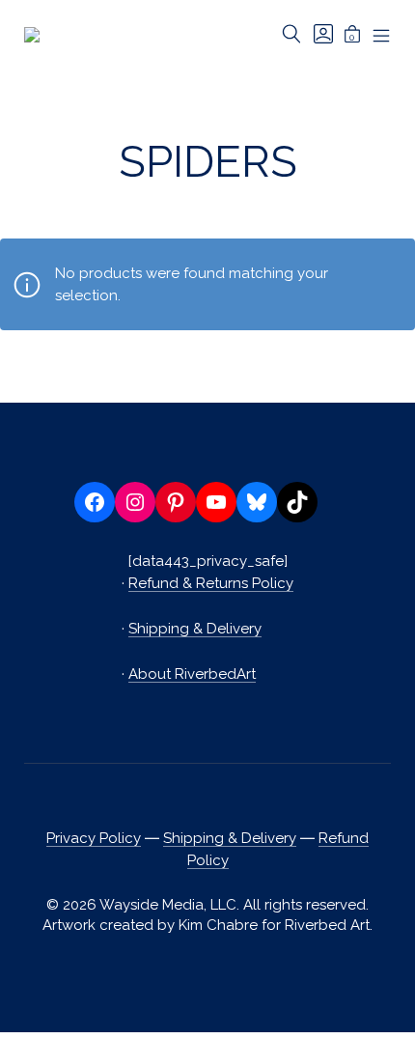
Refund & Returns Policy (210, 583)
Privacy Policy (93, 838)
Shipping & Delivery (195, 628)
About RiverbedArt (192, 674)
